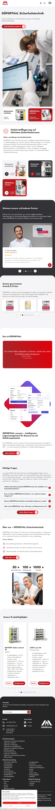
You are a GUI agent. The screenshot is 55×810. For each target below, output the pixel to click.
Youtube (30, 726)
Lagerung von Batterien (10, 743)
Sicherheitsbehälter (9, 776)
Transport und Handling (35, 766)
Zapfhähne (32, 776)
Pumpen (31, 769)
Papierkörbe (32, 764)
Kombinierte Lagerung (10, 752)
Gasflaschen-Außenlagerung (36, 767)
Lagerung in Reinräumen (10, 754)
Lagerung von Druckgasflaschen (12, 746)
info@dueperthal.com (12, 726)
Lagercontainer (33, 773)
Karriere (6, 785)
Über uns (6, 781)
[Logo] (5, 3)
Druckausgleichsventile (10, 773)
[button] (46, 3)
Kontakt (31, 785)
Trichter (31, 771)
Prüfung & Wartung (35, 781)
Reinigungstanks (8, 766)
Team (5, 783)
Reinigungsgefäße (34, 775)
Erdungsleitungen (33, 762)
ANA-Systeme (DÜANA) (10, 762)
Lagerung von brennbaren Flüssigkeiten (14, 741)
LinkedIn (30, 722)
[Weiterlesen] (50, 265)
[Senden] (28, 712)
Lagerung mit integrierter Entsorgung (13, 748)
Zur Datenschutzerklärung (27, 358)
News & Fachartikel (9, 789)
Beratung (32, 783)
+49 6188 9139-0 (11, 722)
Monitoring (7, 769)
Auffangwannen (8, 767)
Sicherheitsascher (8, 771)
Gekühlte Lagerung (9, 750)
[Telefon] (44, 3)
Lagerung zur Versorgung (10, 745)
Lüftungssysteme (8, 764)
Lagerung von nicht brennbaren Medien (14, 755)
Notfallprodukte (8, 775)
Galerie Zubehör (8, 757)
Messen (6, 787)
